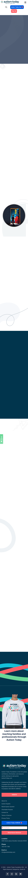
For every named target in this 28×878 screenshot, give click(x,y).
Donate (1, 438)
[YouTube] (20, 874)
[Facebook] (7, 874)
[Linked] (16, 874)
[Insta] (11, 874)
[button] (25, 2)
